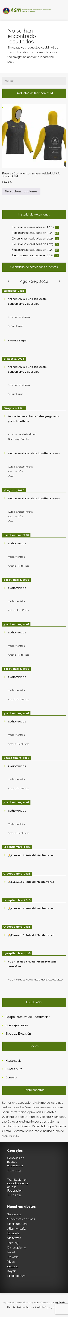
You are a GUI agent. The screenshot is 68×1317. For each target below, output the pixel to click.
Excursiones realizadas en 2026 (35, 227)
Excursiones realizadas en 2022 (35, 249)
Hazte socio (13, 1060)
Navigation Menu (31, 9)
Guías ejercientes (16, 1025)
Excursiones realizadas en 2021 (35, 255)
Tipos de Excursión (18, 1033)
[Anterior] (8, 281)
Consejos (11, 1077)
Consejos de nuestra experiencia (15, 1161)
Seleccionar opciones (21, 191)
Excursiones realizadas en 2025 (35, 233)
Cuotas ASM (13, 1069)
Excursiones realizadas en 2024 (35, 238)
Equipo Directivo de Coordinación (27, 1017)
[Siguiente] (59, 281)
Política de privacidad (28, 1307)
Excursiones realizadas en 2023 (35, 244)
